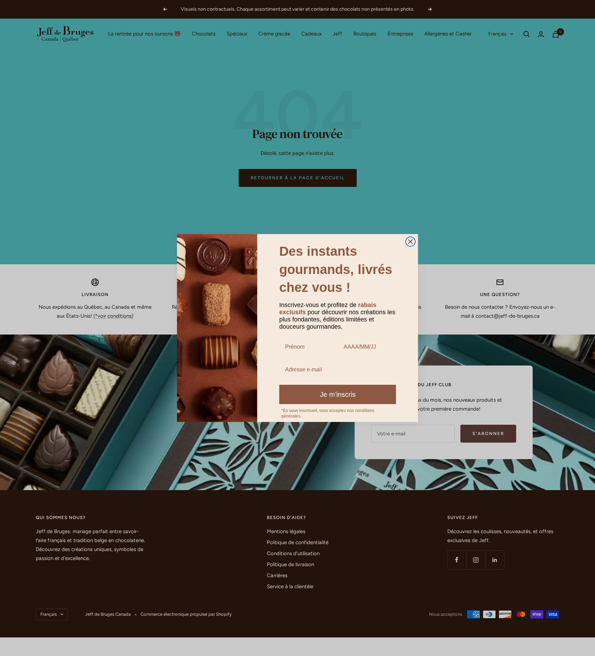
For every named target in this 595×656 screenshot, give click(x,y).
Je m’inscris (338, 394)
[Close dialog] (410, 241)
